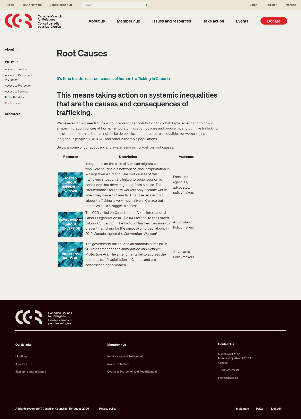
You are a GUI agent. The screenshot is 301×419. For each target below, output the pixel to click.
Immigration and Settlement (125, 356)
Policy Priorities (15, 97)
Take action (213, 20)
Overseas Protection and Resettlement (132, 371)
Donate (274, 20)
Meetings (21, 356)
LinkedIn (276, 408)
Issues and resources (171, 20)
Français (291, 5)
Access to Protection (18, 85)
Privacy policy (107, 408)
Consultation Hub (61, 5)
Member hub (128, 20)
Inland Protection (118, 364)
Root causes (13, 103)
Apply (146, 5)
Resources (12, 114)
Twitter (260, 408)
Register (271, 5)
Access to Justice (16, 69)
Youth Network (32, 5)
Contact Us (226, 344)
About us (96, 20)
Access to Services (17, 91)
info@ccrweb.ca (228, 378)
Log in (254, 5)
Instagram (242, 408)
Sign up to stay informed (30, 371)
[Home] (33, 20)
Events (242, 20)
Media (10, 5)
